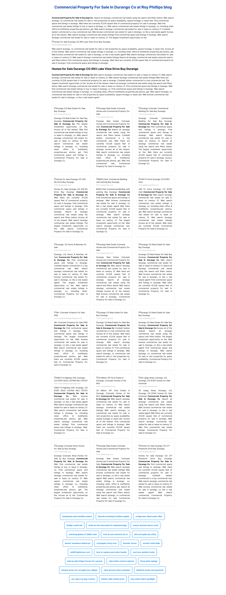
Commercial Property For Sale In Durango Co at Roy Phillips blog (113, 7)
